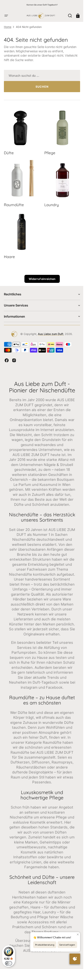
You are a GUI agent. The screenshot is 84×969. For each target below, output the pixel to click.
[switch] (8, 963)
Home (7, 26)
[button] (6, 15)
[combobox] (40, 75)
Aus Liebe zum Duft (49, 329)
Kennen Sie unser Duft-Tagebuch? (42, 5)
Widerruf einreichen (40, 274)
